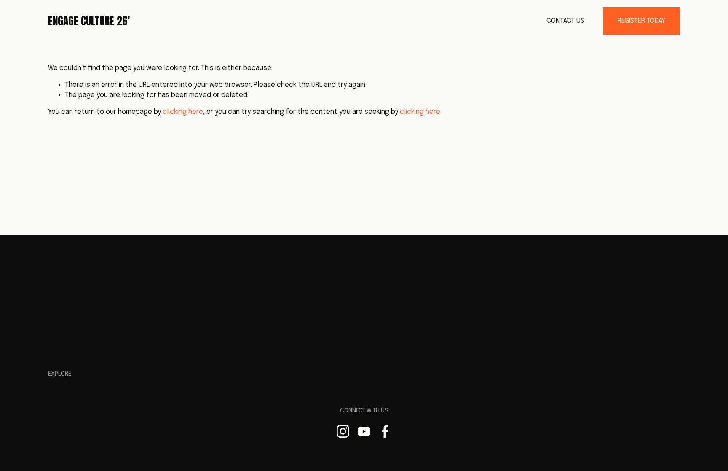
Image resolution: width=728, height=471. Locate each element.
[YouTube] (364, 431)
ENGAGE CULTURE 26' (89, 21)
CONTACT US (565, 20)
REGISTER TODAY (641, 20)
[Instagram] (343, 431)
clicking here (183, 112)
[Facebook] (385, 431)
